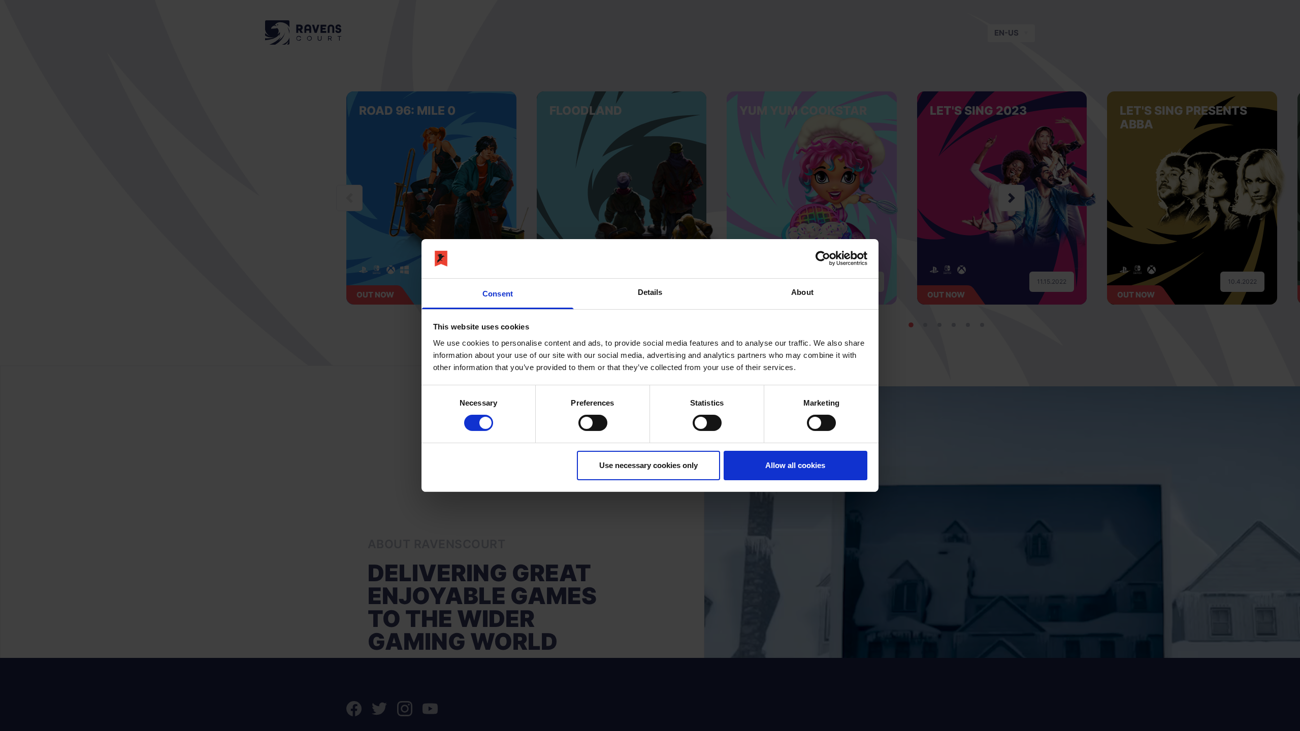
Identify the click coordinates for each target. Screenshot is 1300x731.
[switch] (592, 423)
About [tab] (802, 292)
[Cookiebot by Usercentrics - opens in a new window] (822, 258)
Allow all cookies (795, 465)
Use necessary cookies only (648, 465)
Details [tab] (650, 292)
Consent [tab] (497, 293)
